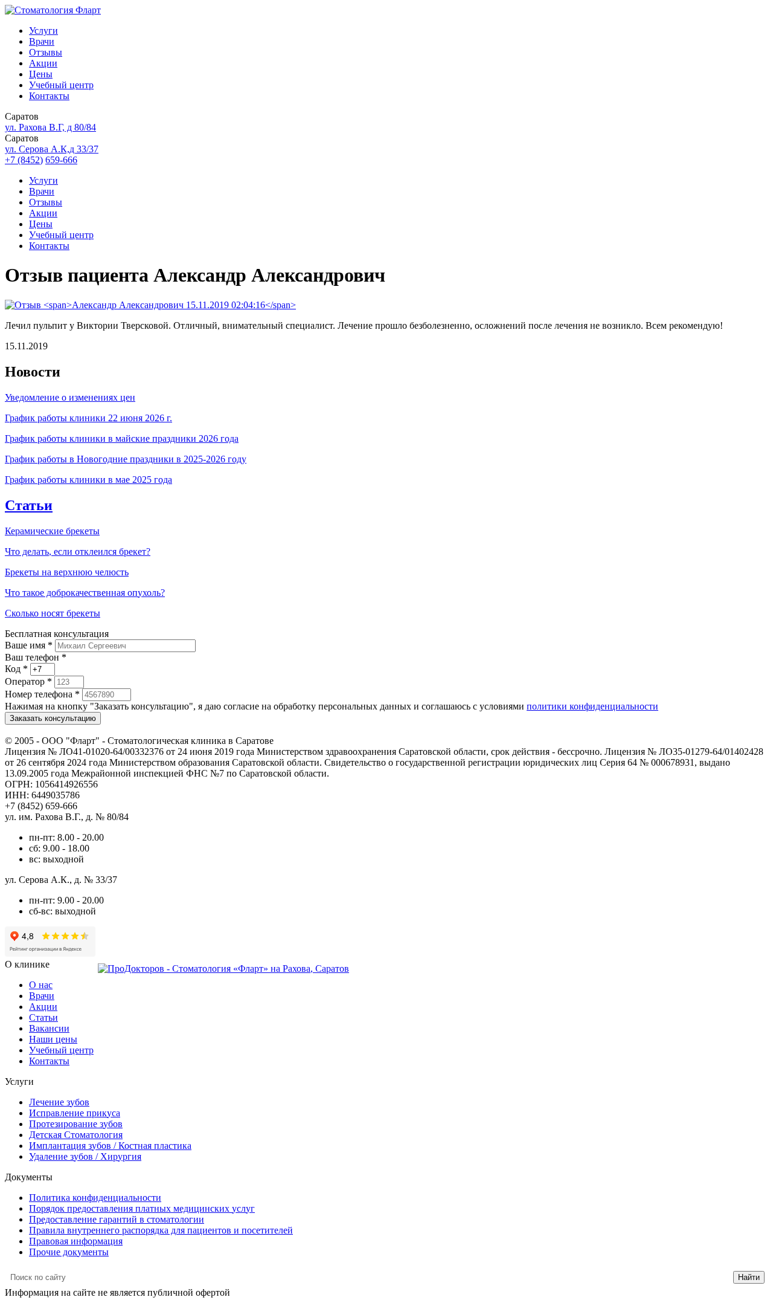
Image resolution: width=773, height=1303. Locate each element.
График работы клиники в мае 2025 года (88, 479)
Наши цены (53, 1039)
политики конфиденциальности (592, 706)
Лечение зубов (59, 1102)
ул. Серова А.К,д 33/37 (51, 149)
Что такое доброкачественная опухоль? (85, 592)
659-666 (61, 160)
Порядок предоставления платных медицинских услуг (142, 1208)
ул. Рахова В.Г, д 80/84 (50, 127)
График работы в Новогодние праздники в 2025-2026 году (125, 459)
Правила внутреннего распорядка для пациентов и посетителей (161, 1230)
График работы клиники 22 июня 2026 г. (88, 418)
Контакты (49, 96)
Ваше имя (29, 645)
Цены (41, 74)
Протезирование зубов (76, 1124)
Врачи (41, 41)
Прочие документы (69, 1252)
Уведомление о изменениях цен (70, 397)
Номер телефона (42, 694)
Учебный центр (61, 85)
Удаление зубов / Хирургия (85, 1156)
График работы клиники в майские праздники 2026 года (122, 438)
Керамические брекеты (52, 531)
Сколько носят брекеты (52, 613)
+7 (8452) (24, 160)
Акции (43, 63)
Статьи (29, 505)
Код (16, 669)
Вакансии (49, 1028)
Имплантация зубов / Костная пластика (110, 1145)
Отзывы (45, 52)
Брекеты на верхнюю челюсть (67, 572)
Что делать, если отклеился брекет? (77, 551)
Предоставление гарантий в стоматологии (116, 1219)
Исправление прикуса (74, 1113)
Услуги (43, 30)
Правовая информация (76, 1241)
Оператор (28, 681)
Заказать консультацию (53, 718)
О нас (41, 985)
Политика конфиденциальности (95, 1197)
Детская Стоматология (76, 1135)
